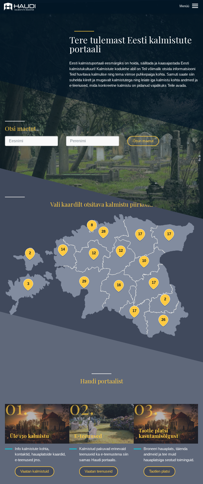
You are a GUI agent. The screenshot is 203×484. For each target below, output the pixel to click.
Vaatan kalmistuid (34, 471)
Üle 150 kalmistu (29, 435)
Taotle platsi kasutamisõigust (158, 433)
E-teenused (88, 435)
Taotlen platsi (159, 471)
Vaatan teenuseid (98, 471)
